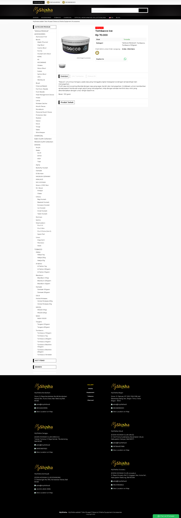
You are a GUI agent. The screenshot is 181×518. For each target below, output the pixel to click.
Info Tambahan (78, 76)
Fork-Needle (40, 92)
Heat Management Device (45, 95)
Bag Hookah (41, 199)
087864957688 (118, 446)
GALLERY (90, 384)
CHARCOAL (68, 18)
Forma (39, 51)
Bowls (38, 39)
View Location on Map (44, 412)
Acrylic (38, 147)
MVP (39, 159)
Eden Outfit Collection (43, 139)
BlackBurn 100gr (43, 278)
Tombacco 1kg (42, 336)
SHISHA (35, 18)
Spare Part (41, 234)
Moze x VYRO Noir (42, 185)
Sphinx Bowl (41, 74)
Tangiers (39, 322)
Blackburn (39, 275)
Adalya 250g (41, 257)
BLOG (118, 18)
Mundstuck (40, 109)
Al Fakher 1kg (42, 266)
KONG (39, 56)
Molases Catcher (41, 103)
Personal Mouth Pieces (44, 112)
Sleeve (38, 121)
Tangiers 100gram (43, 324)
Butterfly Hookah (42, 168)
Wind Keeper (40, 132)
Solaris (39, 71)
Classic (39, 193)
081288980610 (70, 2)
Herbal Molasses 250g (45, 301)
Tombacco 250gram (44, 339)
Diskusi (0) (92, 76)
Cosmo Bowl (41, 48)
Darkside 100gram (43, 289)
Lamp (38, 100)
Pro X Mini (40, 228)
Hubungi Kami (39, 2)
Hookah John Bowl (44, 54)
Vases (38, 129)
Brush (38, 83)
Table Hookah (42, 214)
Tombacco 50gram (44, 342)
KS (38, 59)
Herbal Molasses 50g (44, 304)
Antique (40, 190)
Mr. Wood (39, 188)
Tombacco (141, 43)
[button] (143, 10)
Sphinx (38, 220)
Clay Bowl (40, 45)
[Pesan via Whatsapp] (141, 2)
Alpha (38, 165)
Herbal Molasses (41, 298)
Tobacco (90, 396)
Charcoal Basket (41, 86)
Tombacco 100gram (129, 45)
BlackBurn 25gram (43, 283)
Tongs (38, 127)
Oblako (40, 65)
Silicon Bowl (41, 68)
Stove (38, 124)
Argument (41, 240)
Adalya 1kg (41, 255)
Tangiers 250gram (43, 327)
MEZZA (38, 307)
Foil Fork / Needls (42, 89)
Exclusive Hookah (43, 205)
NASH (38, 316)
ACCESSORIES (46, 18)
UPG (39, 77)
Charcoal (90, 400)
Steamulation (40, 223)
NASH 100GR (41, 318)
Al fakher (39, 264)
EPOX (39, 156)
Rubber (38, 118)
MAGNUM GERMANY (43, 176)
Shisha (90, 388)
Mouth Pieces (40, 106)
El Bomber (40, 173)
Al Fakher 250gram (43, 269)
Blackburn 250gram (44, 281)
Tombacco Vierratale (44, 355)
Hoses (38, 98)
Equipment (90, 392)
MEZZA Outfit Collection (43, 142)
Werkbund (41, 80)
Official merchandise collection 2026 (90, 18)
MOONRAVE (41, 62)
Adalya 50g (41, 260)
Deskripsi (64, 76)
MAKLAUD (39, 179)
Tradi (39, 161)
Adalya (38, 252)
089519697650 (41, 449)
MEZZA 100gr (42, 310)
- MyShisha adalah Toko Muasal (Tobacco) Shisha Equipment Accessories (90, 512)
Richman (39, 217)
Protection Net (41, 115)
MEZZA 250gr (42, 313)
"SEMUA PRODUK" (129, 43)
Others (38, 197)
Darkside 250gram (43, 292)
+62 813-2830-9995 (43, 489)
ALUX (39, 153)
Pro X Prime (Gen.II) (44, 231)
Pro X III (40, 225)
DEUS (38, 296)
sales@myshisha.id (43, 404)
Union (38, 237)
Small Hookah (42, 211)
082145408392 (55, 2)
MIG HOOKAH (41, 182)
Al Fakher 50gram (43, 272)
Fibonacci (40, 243)
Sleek (39, 246)
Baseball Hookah (43, 202)
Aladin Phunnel (42, 42)
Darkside (39, 171)
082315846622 (118, 485)
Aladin (38, 150)
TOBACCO (57, 18)
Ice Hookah (41, 208)
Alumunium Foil (41, 37)
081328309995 (42, 408)
